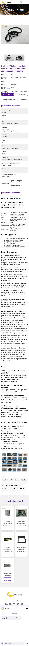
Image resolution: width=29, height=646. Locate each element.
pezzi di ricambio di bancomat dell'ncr (14, 480)
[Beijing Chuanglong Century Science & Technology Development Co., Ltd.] (6, 2)
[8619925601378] (14, 604)
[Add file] (2, 643)
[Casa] (14, 596)
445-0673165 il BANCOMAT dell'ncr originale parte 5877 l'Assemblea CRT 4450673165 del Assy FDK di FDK (21, 548)
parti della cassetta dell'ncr (11, 485)
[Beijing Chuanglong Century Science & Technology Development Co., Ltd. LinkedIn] (10, 604)
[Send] (26, 643)
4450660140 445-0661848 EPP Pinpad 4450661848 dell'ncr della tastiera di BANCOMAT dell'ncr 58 (7, 575)
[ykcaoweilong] (21, 604)
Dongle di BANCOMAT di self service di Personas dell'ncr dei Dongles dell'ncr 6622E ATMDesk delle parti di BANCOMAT (7, 548)
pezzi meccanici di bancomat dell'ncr (14, 489)
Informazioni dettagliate (9, 99)
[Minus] (27, 608)
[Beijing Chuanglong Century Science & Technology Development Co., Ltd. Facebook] (6, 604)
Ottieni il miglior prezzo (9, 94)
